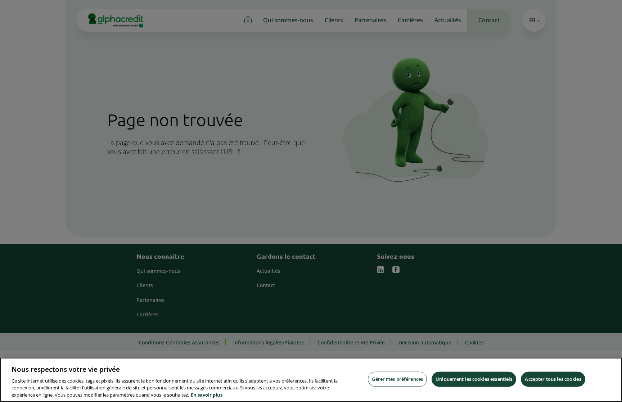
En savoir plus (206, 394)
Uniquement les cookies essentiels (474, 379)
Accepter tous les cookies (553, 379)
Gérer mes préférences (397, 379)
